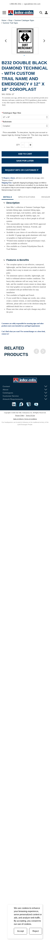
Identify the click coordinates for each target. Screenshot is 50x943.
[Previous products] (36, 351)
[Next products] (43, 351)
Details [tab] (7, 197)
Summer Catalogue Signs (24, 20)
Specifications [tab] (26, 197)
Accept (20, 931)
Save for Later (25, 161)
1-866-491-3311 (15, 4)
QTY (18, 145)
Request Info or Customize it (21, 170)
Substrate (7, 122)
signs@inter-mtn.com (32, 4)
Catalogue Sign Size (11, 113)
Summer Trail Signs (10, 23)
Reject (36, 931)
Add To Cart (25, 154)
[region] (25, 363)
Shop (10, 20)
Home (4, 20)
